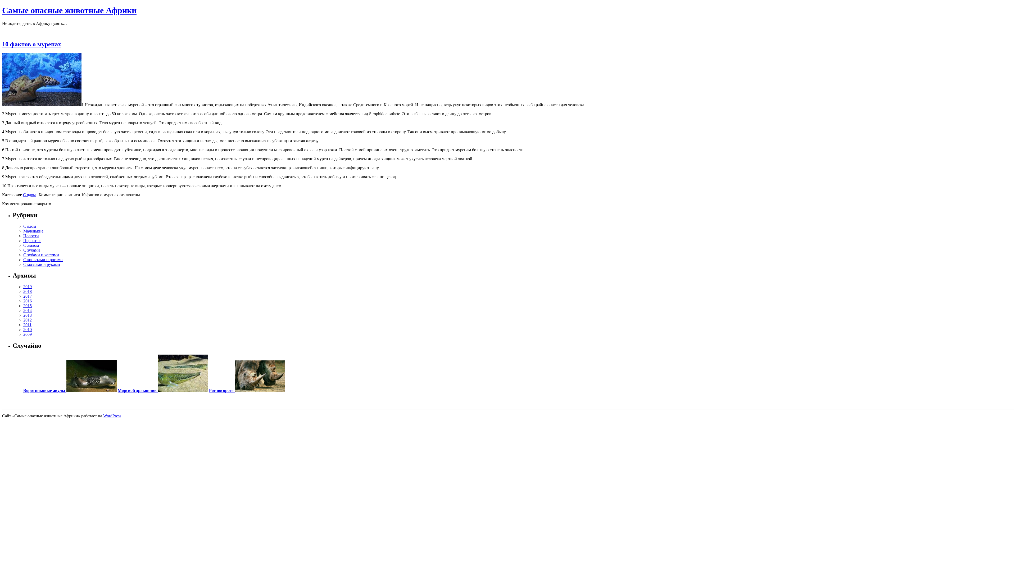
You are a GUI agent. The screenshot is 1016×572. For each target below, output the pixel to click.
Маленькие (33, 231)
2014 (27, 310)
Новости (31, 236)
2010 (27, 329)
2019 (27, 286)
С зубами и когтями (41, 255)
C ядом (29, 195)
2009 (27, 334)
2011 (27, 325)
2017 (27, 296)
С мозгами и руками (41, 264)
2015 (27, 305)
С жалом (31, 245)
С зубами (31, 250)
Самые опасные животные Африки (69, 10)
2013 (27, 315)
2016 (27, 301)
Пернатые (32, 240)
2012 (27, 320)
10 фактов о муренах (31, 44)
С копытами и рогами (43, 259)
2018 (27, 291)
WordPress (112, 416)
